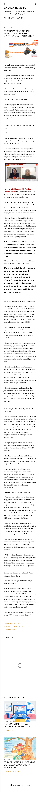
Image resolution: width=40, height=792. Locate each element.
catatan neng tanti (16, 8)
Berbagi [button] (6, 623)
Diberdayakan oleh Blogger (22, 785)
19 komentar (14, 730)
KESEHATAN (16, 626)
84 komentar (14, 771)
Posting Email (14, 623)
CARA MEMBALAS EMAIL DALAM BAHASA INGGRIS (17, 725)
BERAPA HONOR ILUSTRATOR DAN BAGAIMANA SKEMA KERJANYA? (19, 765)
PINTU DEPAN (9, 18)
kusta (22, 626)
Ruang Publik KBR (10, 629)
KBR (9, 626)
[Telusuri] (35, 3)
